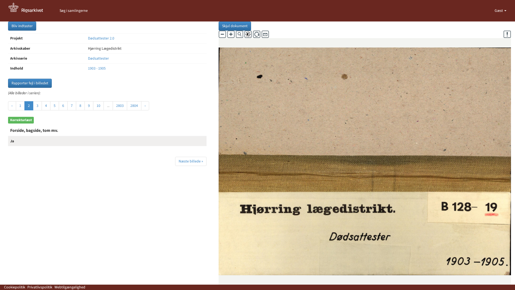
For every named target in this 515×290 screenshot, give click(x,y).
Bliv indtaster (22, 26)
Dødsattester (98, 58)
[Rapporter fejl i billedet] (507, 34)
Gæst (499, 10)
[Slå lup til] (239, 34)
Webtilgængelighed (69, 287)
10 (98, 105)
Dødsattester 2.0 (101, 38)
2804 (134, 105)
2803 (120, 105)
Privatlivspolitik (39, 287)
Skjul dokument (235, 26)
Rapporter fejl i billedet (30, 83)
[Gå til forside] (29, 10)
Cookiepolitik (14, 287)
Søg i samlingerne (74, 10)
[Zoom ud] (222, 34)
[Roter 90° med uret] (256, 34)
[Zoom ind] (231, 34)
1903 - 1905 (97, 68)
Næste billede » (191, 161)
